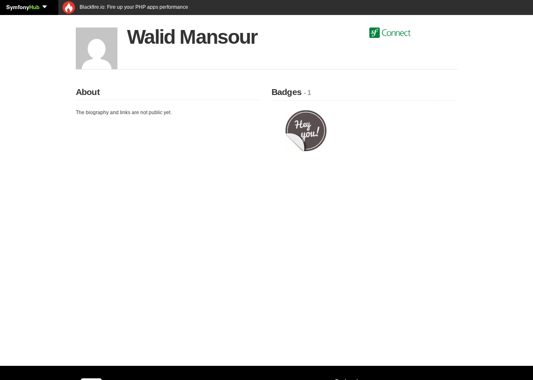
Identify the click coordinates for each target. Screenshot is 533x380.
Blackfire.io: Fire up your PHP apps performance (133, 7)
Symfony (23, 7)
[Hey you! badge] (305, 130)
